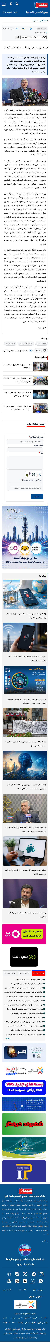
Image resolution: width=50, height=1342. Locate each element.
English (6, 1322)
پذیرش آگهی (42, 1322)
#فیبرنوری (7, 1290)
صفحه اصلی (43, 20)
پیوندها (20, 1322)
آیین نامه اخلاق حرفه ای (27, 1318)
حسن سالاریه (10, 343)
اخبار (34, 20)
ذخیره (37, 496)
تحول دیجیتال (30, 1322)
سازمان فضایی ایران (25, 343)
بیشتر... (44, 1241)
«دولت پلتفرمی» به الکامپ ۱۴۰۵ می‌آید (30, 1017)
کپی (17, 37)
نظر (42, 453)
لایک (40, 351)
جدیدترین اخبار (39, 973)
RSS (13, 1322)
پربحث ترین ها (10, 973)
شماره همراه (38, 445)
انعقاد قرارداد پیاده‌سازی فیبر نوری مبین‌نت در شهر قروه (25, 996)
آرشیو (5, 1318)
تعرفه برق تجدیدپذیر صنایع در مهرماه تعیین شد (27, 983)
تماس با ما (43, 1318)
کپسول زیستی (41, 343)
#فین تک (22, 1290)
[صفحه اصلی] (25, 4)
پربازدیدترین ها (24, 973)
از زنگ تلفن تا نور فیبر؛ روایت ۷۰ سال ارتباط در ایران (26, 1013)
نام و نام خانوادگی (36, 437)
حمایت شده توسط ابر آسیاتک (25, 1313)
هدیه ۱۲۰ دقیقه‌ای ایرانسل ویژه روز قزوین (29, 979)
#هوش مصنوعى (35, 1296)
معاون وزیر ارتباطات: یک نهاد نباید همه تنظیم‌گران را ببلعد (24, 1034)
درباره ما (13, 1318)
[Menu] (3, 5)
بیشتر (8, 1038)
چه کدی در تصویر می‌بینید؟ (31, 480)
